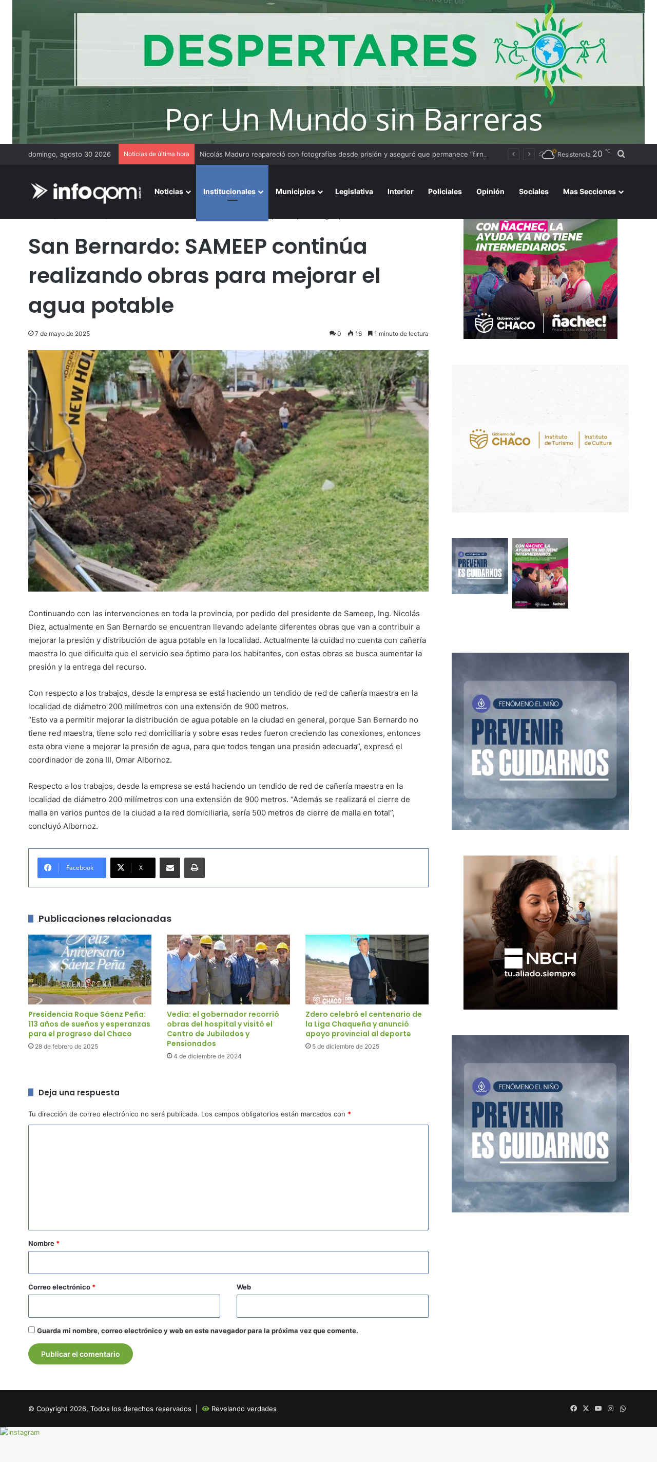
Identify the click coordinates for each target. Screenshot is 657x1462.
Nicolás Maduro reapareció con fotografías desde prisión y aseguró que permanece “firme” (346, 154)
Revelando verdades (244, 1408)
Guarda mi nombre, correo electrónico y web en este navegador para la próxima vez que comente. (197, 1330)
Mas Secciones (589, 191)
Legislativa (354, 191)
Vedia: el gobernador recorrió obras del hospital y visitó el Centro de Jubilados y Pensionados (223, 1029)
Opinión (490, 191)
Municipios (295, 191)
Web (244, 1287)
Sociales (534, 191)
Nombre (44, 1243)
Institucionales (229, 191)
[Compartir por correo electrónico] (170, 868)
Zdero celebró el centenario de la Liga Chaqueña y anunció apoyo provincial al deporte (363, 1024)
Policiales (445, 191)
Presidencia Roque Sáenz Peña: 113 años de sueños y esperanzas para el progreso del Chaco (89, 1024)
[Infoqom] (87, 192)
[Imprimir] (194, 868)
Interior (401, 191)
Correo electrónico (61, 1287)
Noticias (168, 191)
